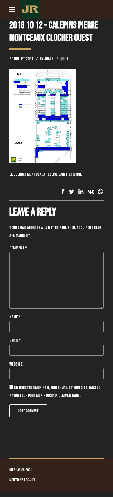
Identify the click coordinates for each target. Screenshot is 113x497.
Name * (14, 317)
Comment (18, 247)
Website (16, 364)
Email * (15, 340)
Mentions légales (22, 480)
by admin (47, 58)
